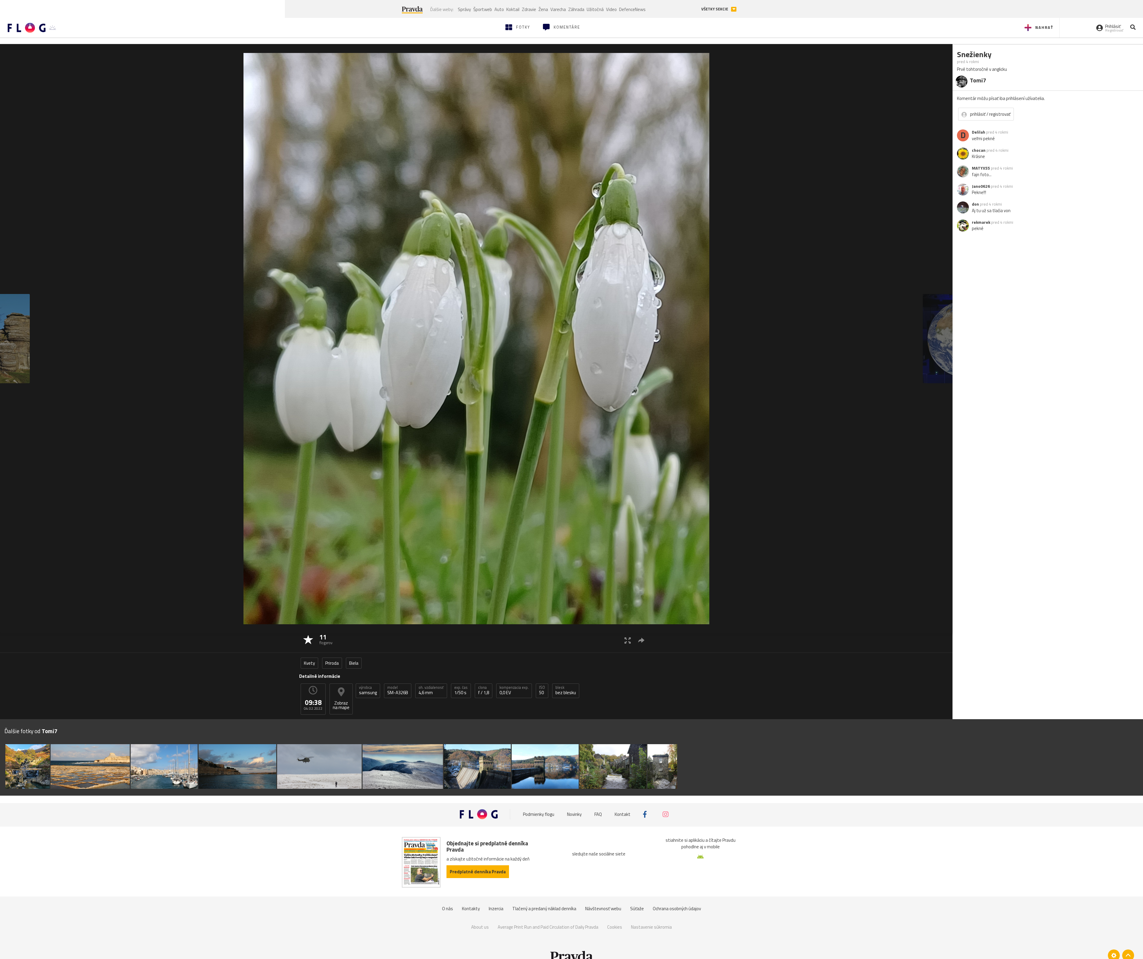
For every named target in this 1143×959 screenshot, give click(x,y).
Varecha (558, 9)
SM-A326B (397, 690)
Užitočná (595, 9)
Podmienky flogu (538, 814)
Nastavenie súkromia (651, 927)
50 (542, 690)
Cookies (614, 927)
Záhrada (576, 9)
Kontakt (622, 814)
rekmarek (981, 222)
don (975, 204)
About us (480, 927)
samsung (368, 690)
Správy (464, 9)
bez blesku (565, 690)
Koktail (512, 9)
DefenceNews (632, 9)
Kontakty (471, 908)
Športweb (482, 9)
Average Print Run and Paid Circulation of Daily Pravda (548, 927)
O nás (447, 908)
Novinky (574, 814)
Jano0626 (981, 186)
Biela (353, 663)
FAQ (598, 814)
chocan (979, 150)
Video (611, 9)
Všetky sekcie (715, 9)
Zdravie (529, 9)
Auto (499, 9)
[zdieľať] (641, 640)
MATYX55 (981, 168)
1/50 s (461, 690)
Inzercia (496, 908)
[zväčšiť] (627, 640)
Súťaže (637, 908)
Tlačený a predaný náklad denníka (544, 908)
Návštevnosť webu (603, 908)
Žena (543, 9)
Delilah (978, 132)
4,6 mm (431, 690)
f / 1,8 (483, 690)
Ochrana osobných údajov (677, 908)
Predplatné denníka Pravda (478, 871)
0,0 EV (514, 690)
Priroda (332, 663)
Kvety (309, 663)
